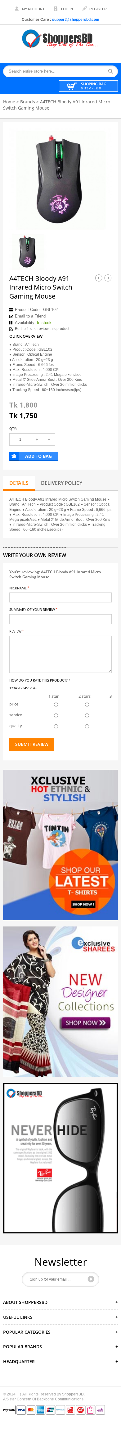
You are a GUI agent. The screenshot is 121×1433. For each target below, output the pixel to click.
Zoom (101, 220)
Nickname (18, 587)
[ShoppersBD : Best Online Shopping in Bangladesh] (60, 38)
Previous (98, 278)
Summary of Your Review (32, 609)
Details (19, 483)
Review (15, 630)
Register (98, 9)
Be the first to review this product (42, 329)
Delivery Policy (61, 483)
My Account (33, 9)
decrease (49, 439)
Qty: (13, 428)
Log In (67, 9)
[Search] (113, 71)
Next (108, 278)
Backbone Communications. (60, 1399)
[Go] (90, 1279)
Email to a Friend (30, 316)
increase (37, 439)
